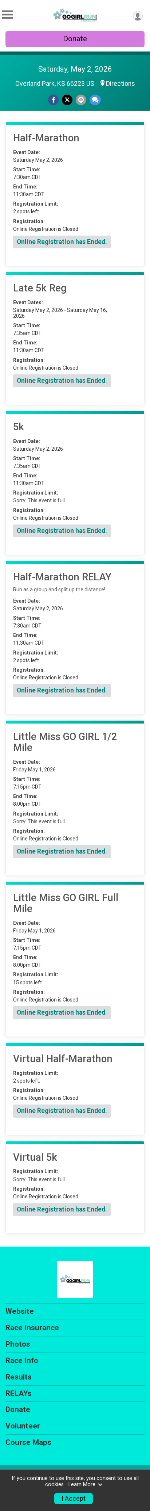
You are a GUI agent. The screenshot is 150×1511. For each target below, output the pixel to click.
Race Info (21, 1360)
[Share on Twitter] (67, 100)
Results (18, 1377)
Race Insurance (32, 1327)
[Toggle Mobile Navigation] (7, 14)
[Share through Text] (95, 100)
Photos (17, 1344)
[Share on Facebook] (53, 100)
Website (19, 1311)
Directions (120, 83)
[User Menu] (138, 16)
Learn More (81, 1484)
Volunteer (22, 1426)
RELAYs (18, 1393)
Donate (75, 38)
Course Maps (28, 1442)
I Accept (74, 1498)
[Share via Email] (81, 100)
